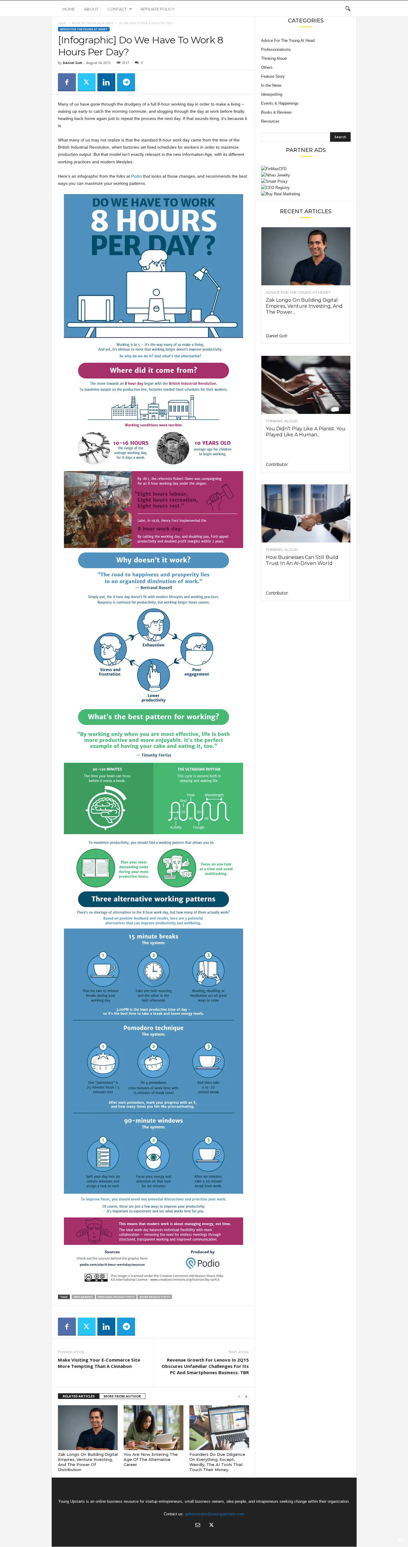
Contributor (277, 464)
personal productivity (116, 1297)
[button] (347, 9)
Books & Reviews (276, 112)
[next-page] (246, 1396)
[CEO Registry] (306, 188)
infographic (83, 1297)
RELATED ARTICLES (79, 1396)
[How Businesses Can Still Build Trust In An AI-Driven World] (305, 513)
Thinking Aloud (273, 58)
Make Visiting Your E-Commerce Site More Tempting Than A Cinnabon (99, 1363)
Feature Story (273, 76)
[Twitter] (87, 82)
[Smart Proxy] (306, 181)
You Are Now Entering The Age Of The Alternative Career (151, 1459)
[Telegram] (126, 82)
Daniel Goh (72, 62)
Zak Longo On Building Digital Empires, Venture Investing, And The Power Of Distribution (88, 1462)
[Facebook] (67, 82)
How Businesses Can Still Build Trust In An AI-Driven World (302, 560)
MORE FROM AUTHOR (122, 1396)
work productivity (154, 1297)
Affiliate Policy (157, 9)
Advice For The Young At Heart (92, 23)
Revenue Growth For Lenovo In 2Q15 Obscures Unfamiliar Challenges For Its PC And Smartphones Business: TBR (205, 1366)
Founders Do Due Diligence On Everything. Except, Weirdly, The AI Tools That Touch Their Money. (217, 1462)
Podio (136, 176)
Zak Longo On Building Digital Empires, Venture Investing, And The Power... (304, 306)
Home (68, 9)
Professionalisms (276, 49)
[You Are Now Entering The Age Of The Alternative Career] (153, 1427)
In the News (271, 85)
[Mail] (198, 1525)
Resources (270, 121)
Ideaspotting (271, 94)
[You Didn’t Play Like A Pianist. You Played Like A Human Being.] (305, 385)
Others (267, 67)
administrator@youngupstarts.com (214, 1514)
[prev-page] (239, 1396)
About (91, 9)
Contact (117, 9)
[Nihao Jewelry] (306, 175)
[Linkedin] (106, 82)
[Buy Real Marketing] (306, 194)
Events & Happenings (280, 103)
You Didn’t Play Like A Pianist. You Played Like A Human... (306, 432)
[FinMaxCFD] (306, 169)
